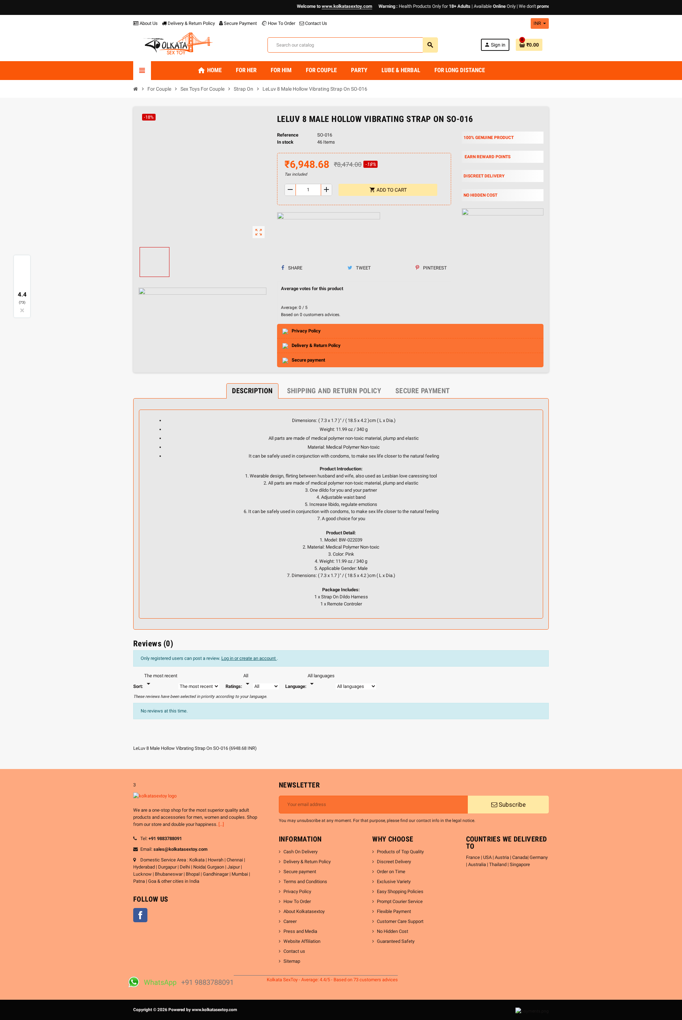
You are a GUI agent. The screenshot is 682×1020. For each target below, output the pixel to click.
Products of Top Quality (400, 851)
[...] (221, 824)
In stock (285, 142)
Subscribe (511, 804)
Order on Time (391, 871)
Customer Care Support (400, 921)
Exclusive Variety (394, 881)
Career (290, 921)
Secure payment (299, 871)
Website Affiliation (301, 941)
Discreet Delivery (394, 861)
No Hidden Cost (392, 931)
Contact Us (315, 23)
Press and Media (300, 931)
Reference (287, 135)
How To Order (281, 23)
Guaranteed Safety (396, 941)
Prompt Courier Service (400, 901)
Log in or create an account (249, 658)
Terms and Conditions (305, 881)
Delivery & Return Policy (191, 23)
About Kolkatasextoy (304, 911)
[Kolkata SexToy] (179, 44)
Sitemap (291, 961)
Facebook (140, 915)
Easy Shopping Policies (400, 891)
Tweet (363, 268)
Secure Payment (240, 23)
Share (294, 268)
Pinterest (434, 268)
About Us (148, 23)
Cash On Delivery (300, 851)
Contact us (294, 951)
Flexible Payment (394, 911)
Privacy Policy (297, 891)
